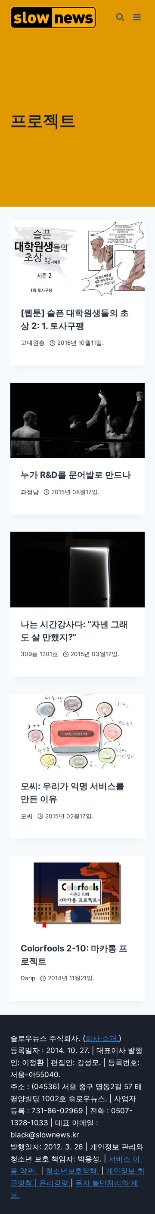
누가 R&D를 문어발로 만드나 (76, 475)
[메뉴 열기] (137, 17)
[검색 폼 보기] (120, 17)
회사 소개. (102, 1038)
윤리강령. (55, 1183)
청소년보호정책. (73, 1171)
